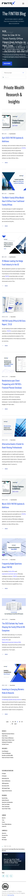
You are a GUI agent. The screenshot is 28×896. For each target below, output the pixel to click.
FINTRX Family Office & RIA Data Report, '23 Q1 (13, 322)
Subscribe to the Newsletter (7, 802)
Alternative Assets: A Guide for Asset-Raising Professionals (13, 445)
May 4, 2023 (4, 193)
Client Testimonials (5, 806)
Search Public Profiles (6, 808)
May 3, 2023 (4, 257)
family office (5, 639)
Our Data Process (5, 744)
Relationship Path (5, 778)
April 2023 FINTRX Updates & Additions (12, 139)
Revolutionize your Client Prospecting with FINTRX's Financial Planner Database (12, 384)
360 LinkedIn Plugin (6, 788)
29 (12, 721)
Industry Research (5, 800)
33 (21, 721)
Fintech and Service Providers (7, 757)
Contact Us (4, 826)
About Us (3, 818)
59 (12, 724)
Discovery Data (5, 835)
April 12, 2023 (5, 559)
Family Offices (4, 735)
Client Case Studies (6, 804)
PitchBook (4, 837)
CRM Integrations (5, 783)
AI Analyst (4, 773)
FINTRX (7, 276)
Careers (3, 822)
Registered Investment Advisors (8, 733)
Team (3, 820)
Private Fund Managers (6, 753)
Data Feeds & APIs (5, 785)
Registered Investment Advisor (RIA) (11, 642)
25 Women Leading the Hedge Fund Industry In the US (12, 262)
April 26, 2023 (5, 316)
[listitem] (14, 329)
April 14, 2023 (5, 440)
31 (17, 721)
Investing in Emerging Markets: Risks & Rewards (13, 691)
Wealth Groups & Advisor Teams (8, 740)
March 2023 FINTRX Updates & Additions (13, 505)
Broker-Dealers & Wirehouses (8, 738)
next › (15, 724)
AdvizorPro (4, 833)
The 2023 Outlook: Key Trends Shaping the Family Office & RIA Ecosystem (13, 627)
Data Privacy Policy (10, 895)
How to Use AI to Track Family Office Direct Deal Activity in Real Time (13, 849)
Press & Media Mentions (6, 824)
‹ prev (7, 721)
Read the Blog (4, 798)
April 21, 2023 (5, 376)
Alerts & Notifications (6, 781)
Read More (7, 63)
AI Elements (4, 776)
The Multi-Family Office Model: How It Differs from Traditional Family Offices (13, 201)
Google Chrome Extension (7, 790)
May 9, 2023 (4, 133)
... (11, 721)
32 (19, 721)
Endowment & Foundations (7, 742)
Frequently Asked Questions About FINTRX (12, 565)
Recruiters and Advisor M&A (7, 755)
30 (15, 721)
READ (6, 162)
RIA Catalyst (4, 839)
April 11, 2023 (5, 619)
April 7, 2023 (4, 685)
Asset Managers (5, 751)
